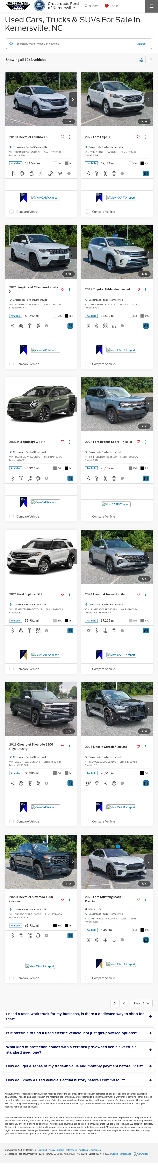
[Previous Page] (115, 1003)
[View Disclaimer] (69, 173)
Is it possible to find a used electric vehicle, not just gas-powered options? (71, 1033)
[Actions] (69, 137)
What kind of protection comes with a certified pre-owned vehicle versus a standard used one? (71, 1049)
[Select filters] (141, 60)
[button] (73, 99)
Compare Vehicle (27, 211)
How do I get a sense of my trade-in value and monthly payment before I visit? (74, 1066)
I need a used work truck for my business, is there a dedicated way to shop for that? (75, 1016)
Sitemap (42, 1150)
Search (141, 43)
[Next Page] (123, 1003)
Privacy (51, 1150)
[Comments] (146, 173)
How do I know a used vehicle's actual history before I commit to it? (65, 1080)
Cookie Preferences (67, 1150)
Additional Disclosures (90, 1150)
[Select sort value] (149, 59)
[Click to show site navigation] (151, 6)
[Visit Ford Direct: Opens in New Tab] (142, 1154)
